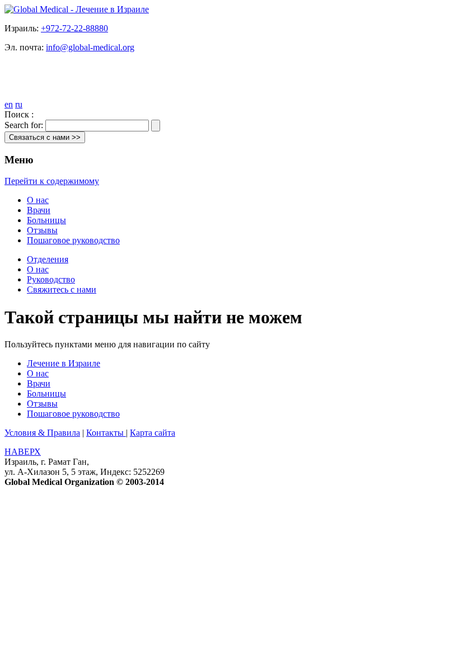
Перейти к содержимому (51, 181)
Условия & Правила (42, 432)
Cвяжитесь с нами (61, 289)
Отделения (47, 259)
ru (18, 104)
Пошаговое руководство (73, 240)
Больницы (46, 220)
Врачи (38, 210)
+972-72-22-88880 (74, 28)
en (8, 104)
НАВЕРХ (22, 451)
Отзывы (42, 230)
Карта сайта (152, 432)
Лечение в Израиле (63, 363)
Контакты (106, 432)
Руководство (51, 279)
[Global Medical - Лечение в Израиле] (76, 9)
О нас (38, 200)
